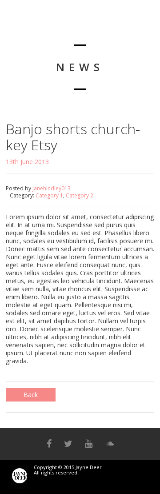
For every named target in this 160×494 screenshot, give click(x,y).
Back (31, 394)
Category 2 (79, 195)
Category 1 (49, 195)
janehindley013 (51, 188)
